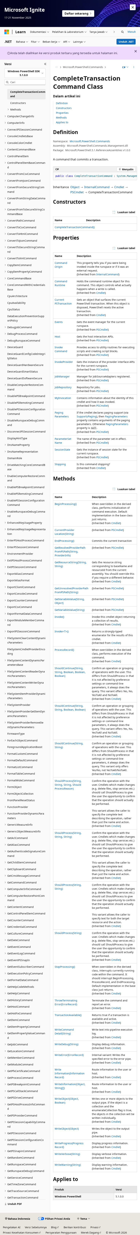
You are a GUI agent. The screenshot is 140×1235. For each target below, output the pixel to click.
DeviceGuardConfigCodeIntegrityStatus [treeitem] (26, 356)
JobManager (62, 376)
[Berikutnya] (114, 32)
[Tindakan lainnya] (134, 67)
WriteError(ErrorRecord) (69, 1055)
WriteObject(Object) (67, 1128)
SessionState (62, 449)
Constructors (64, 108)
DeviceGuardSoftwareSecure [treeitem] (24, 378)
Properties (62, 113)
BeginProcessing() (66, 504)
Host (57, 336)
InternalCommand (97, 187)
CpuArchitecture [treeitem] (17, 296)
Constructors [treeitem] (18, 103)
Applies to (62, 122)
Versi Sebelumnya (36, 1227)
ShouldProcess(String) (68, 933)
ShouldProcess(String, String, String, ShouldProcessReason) (68, 784)
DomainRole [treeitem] (14, 458)
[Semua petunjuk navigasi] (56, 67)
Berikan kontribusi (75, 1227)
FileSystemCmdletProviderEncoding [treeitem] (26, 651)
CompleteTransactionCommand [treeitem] (27, 94)
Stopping (60, 464)
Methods (61, 117)
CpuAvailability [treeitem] (16, 303)
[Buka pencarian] (122, 32)
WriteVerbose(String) (67, 1154)
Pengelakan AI (11, 1227)
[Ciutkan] (45, 64)
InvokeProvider (64, 362)
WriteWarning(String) (68, 1164)
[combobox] (25, 73)
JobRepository (63, 387)
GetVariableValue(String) (70, 610)
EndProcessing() (64, 540)
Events (59, 322)
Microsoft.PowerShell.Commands (83, 67)
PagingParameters (116, 416)
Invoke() (59, 617)
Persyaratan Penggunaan (61, 1232)
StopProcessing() (65, 966)
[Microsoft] (6, 32)
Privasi (94, 1227)
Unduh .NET (126, 41)
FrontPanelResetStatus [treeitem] (21, 800)
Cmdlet (119, 187)
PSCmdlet (77, 192)
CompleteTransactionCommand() (75, 227)
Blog (54, 1227)
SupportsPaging (86, 416)
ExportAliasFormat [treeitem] (18, 580)
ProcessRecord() (64, 650)
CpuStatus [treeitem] (13, 309)
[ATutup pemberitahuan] (133, 7)
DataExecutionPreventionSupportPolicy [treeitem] (25, 318)
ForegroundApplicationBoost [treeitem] (24, 747)
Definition (62, 103)
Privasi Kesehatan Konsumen (20, 1232)
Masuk (132, 31)
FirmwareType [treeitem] (16, 733)
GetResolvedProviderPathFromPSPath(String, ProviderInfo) (70, 551)
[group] (95, 176)
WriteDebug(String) (66, 1044)
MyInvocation (63, 398)
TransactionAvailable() (68, 1015)
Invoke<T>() (62, 631)
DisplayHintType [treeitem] (17, 438)
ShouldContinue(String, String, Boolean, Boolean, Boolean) (70, 672)
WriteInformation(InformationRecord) (70, 1073)
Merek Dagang (90, 1232)
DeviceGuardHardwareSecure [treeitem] (25, 365)
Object (74, 187)
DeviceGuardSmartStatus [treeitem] (22, 371)
